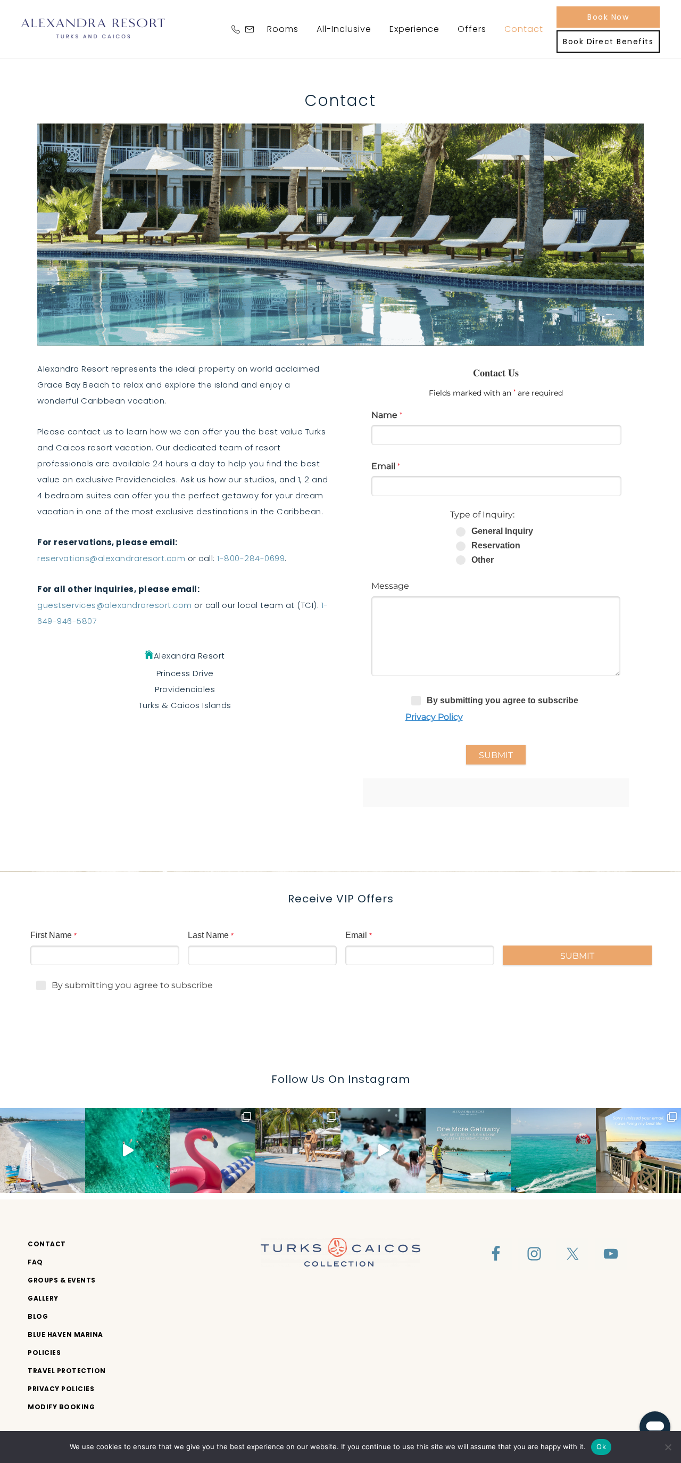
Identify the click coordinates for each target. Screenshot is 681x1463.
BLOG (38, 1316)
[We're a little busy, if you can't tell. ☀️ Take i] (638, 1150)
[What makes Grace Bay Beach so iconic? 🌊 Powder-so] (42, 1150)
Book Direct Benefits (608, 41)
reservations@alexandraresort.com (111, 558)
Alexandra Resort (93, 28)
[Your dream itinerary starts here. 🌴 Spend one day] (553, 1150)
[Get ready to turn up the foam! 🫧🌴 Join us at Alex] (212, 1150)
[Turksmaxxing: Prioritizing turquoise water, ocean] (383, 1150)
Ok (601, 1446)
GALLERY (43, 1298)
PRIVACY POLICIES (61, 1388)
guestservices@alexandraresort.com (114, 605)
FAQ (35, 1262)
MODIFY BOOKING (61, 1406)
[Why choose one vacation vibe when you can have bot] (297, 1150)
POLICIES (44, 1352)
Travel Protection (67, 1370)
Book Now (608, 17)
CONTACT (47, 1243)
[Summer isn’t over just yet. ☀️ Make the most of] (468, 1150)
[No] (667, 1447)
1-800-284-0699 (251, 558)
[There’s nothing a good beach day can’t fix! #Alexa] (127, 1150)
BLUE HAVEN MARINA (65, 1334)
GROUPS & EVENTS (62, 1280)
